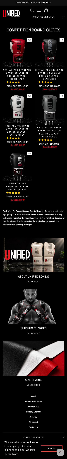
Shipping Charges (33, 411)
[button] (13, 82)
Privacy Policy (34, 406)
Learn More (33, 282)
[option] (33, 3)
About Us (33, 417)
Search (33, 396)
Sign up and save (34, 437)
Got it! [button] (51, 448)
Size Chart (33, 422)
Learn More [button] (11, 454)
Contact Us (33, 427)
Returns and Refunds (33, 401)
